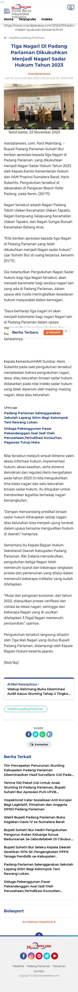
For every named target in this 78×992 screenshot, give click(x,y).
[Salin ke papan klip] (49, 734)
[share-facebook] (29, 734)
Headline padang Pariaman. (26, 709)
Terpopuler (27, 19)
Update (54, 332)
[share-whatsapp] (42, 734)
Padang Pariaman (38, 966)
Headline (18, 966)
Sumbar (39, 971)
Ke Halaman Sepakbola (38, 921)
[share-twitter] (35, 734)
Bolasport (14, 911)
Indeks (46, 19)
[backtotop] (39, 936)
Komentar (41, 744)
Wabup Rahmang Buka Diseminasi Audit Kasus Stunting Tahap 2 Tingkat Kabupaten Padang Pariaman (38, 691)
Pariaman (59, 966)
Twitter (48, 961)
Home (8, 19)
